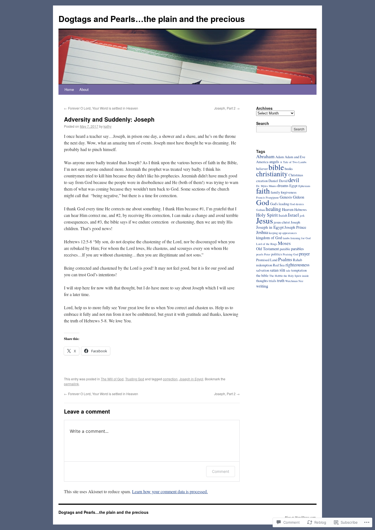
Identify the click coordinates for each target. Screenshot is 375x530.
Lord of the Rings (266, 244)
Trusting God (134, 378)
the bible (262, 275)
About (84, 89)
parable (285, 248)
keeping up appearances (283, 233)
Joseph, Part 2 (227, 108)
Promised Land (266, 259)
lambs (286, 238)
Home (69, 89)
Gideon (298, 197)
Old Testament (267, 248)
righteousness (297, 265)
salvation (262, 270)
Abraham (265, 156)
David (283, 180)
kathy (107, 126)
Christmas (296, 174)
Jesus (264, 220)
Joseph (295, 222)
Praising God (290, 254)
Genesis (286, 197)
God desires (297, 204)
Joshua (262, 232)
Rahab (297, 259)
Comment (220, 471)
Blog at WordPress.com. (301, 517)
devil (293, 180)
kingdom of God (269, 237)
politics (276, 254)
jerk (302, 215)
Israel (293, 214)
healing (273, 208)
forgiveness (288, 192)
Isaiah (283, 215)
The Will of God (112, 378)
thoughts (262, 280)
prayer (304, 254)
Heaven (287, 209)
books (289, 168)
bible (276, 167)
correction (170, 378)
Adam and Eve (295, 156)
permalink (71, 383)
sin (282, 270)
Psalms (285, 259)
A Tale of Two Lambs (293, 162)
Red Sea (279, 265)
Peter (267, 254)
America (262, 161)
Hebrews (300, 209)
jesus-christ (282, 222)
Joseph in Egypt (191, 378)
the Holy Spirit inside (296, 276)
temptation (299, 270)
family (275, 192)
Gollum (260, 210)
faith (263, 191)
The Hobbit (276, 276)
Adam (279, 156)
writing (262, 286)
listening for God (300, 238)
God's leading (279, 203)
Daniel (273, 180)
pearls (259, 254)
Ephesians (304, 186)
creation (262, 180)
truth (280, 280)
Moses (284, 243)
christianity (272, 173)
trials (272, 280)
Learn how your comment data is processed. (170, 491)
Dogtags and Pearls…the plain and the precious (151, 18)
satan (274, 270)
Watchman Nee (294, 281)
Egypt (293, 185)
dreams (283, 185)
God (262, 202)
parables (297, 248)
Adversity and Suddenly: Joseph (109, 119)
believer (262, 168)
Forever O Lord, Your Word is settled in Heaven (101, 108)
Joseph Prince (295, 227)
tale (288, 270)
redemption (264, 265)
